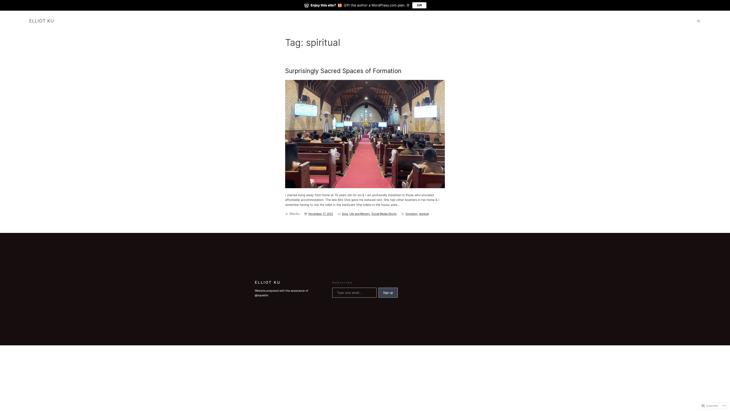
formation (411, 213)
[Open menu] (698, 21)
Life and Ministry (359, 213)
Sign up (388, 293)
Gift (419, 5)
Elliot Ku (41, 21)
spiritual (424, 213)
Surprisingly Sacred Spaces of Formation (343, 71)
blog (345, 213)
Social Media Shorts (384, 213)
